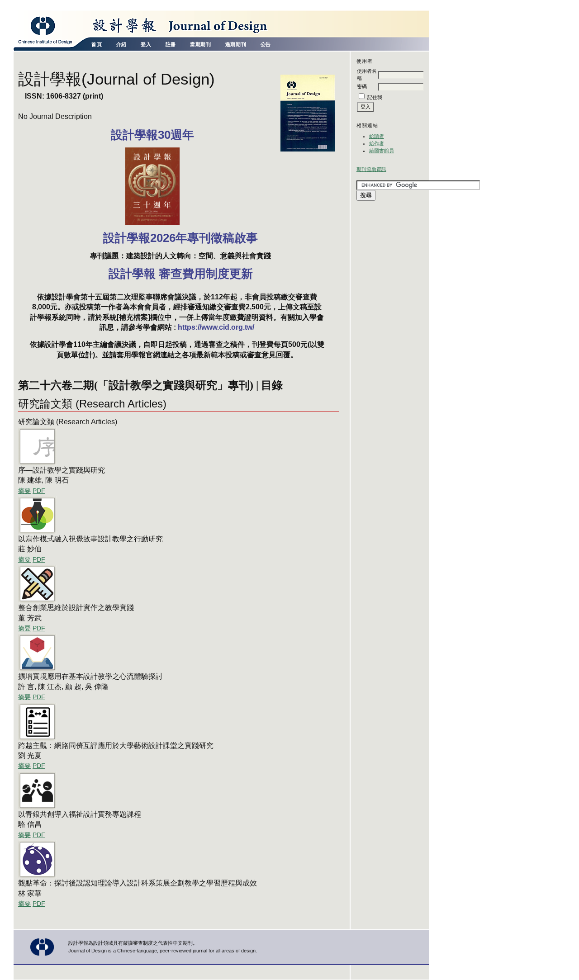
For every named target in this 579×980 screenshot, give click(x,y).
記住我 (374, 97)
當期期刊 (200, 44)
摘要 (24, 491)
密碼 (362, 86)
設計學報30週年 (152, 134)
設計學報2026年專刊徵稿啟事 (180, 238)
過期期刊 (235, 44)
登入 (146, 44)
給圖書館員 (381, 150)
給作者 (376, 143)
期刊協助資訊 (371, 169)
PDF (39, 491)
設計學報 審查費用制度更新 (181, 273)
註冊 (171, 44)
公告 (266, 44)
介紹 (121, 44)
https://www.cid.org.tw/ (216, 327)
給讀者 (376, 136)
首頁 (96, 44)
